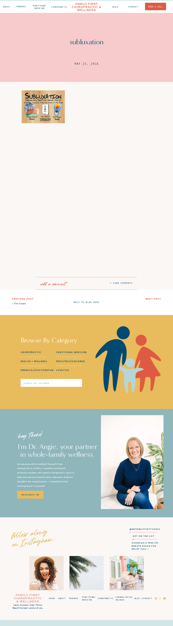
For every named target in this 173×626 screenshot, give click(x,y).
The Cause (20, 304)
